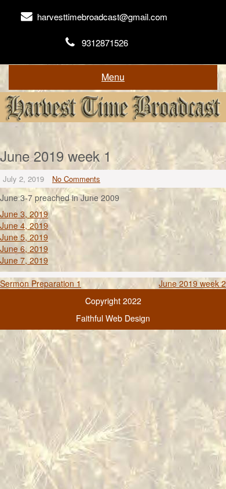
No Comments (76, 178)
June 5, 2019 (24, 237)
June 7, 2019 (24, 260)
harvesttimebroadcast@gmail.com (102, 16)
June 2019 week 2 (192, 283)
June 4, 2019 (24, 225)
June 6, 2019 (24, 248)
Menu (113, 76)
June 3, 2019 (24, 214)
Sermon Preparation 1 (40, 283)
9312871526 (105, 43)
